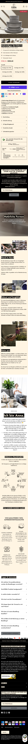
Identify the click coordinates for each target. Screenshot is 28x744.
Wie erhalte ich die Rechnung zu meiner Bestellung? (12, 620)
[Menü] (1, 6)
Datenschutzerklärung (8, 727)
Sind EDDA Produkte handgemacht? (11, 589)
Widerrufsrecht (16, 727)
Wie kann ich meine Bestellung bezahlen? (10, 613)
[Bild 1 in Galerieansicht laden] (14, 24)
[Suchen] (4, 6)
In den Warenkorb (14, 82)
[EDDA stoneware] (14, 6)
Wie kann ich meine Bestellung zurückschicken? (10, 627)
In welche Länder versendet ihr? (10, 594)
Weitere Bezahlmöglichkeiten (14, 90)
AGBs (2, 727)
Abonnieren (14, 194)
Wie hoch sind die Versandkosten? (11, 599)
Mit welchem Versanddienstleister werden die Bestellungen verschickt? (11, 583)
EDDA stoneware (7, 735)
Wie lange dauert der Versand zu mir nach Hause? (12, 605)
